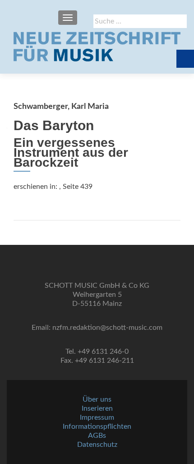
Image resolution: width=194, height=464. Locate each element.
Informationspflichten (97, 426)
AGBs (97, 435)
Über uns (97, 399)
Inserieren (97, 408)
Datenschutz (97, 444)
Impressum (97, 417)
